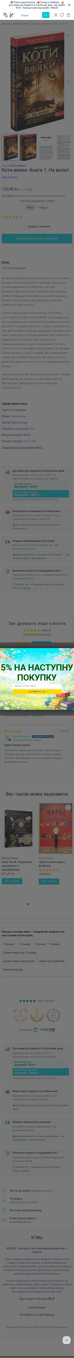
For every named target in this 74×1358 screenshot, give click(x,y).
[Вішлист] (62, 15)
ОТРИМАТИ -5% (37, 691)
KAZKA (11, 15)
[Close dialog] (70, 651)
